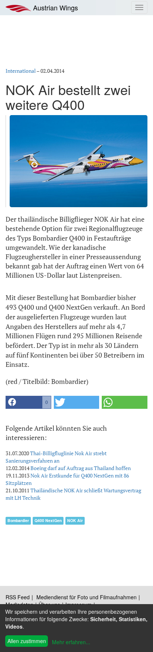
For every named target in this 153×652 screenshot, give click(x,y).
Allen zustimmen (26, 641)
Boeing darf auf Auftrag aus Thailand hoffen (80, 468)
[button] (28, 402)
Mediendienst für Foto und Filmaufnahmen (86, 597)
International (21, 70)
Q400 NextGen (48, 520)
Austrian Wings (54, 7)
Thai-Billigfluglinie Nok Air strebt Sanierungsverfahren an (56, 457)
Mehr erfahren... (71, 642)
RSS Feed (18, 597)
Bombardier (18, 520)
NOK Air (75, 520)
